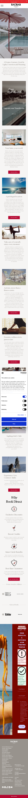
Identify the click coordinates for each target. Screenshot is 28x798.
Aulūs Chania (5, 774)
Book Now (14, 34)
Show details (21, 415)
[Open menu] (2, 5)
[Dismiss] (27, 1)
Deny (14, 423)
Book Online (14, 796)
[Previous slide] (4, 103)
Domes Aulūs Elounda (7, 770)
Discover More (14, 172)
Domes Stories (18, 784)
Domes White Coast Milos (5, 750)
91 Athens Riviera (6, 752)
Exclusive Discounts (14, 514)
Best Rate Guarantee (14, 568)
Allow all (14, 419)
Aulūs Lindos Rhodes (7, 773)
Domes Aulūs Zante (6, 771)
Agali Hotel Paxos (6, 764)
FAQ (16, 778)
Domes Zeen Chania (6, 748)
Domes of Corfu (6, 753)
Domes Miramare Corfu (7, 746)
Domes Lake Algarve (7, 755)
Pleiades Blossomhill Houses (7, 767)
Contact (17, 777)
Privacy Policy (18, 781)
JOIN (22, 726)
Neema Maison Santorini (5, 763)
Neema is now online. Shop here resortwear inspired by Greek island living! (14, 2)
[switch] (24, 401)
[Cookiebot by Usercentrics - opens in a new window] (20, 373)
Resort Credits (14, 534)
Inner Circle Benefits (14, 552)
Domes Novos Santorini (7, 756)
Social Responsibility (20, 785)
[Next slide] (24, 103)
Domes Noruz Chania (7, 758)
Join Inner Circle (18, 780)
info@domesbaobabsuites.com (20, 774)
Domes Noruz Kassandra (5, 760)
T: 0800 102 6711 (19, 769)
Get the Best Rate (14, 579)
